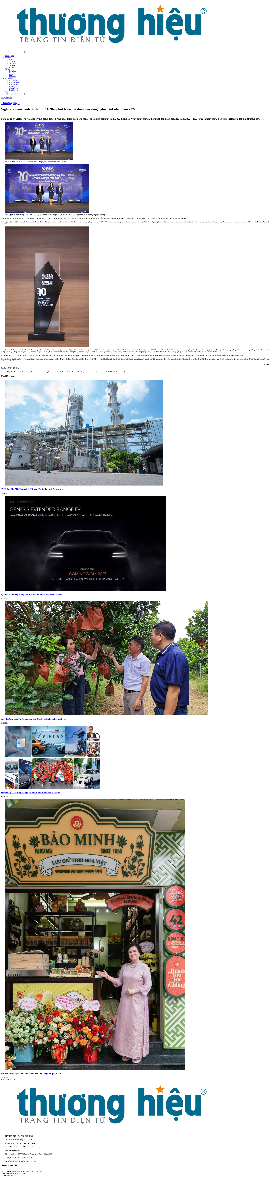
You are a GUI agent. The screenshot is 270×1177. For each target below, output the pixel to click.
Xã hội (7, 69)
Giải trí (11, 59)
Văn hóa (8, 58)
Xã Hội (13, 1079)
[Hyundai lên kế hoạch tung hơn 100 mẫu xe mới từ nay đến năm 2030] (85, 590)
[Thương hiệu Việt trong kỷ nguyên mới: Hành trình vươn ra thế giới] (52, 788)
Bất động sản (13, 90)
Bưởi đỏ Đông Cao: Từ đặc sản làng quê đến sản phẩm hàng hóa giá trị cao (34, 719)
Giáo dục (12, 73)
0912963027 (31, 1158)
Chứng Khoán (14, 88)
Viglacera (29, 222)
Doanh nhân (13, 84)
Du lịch (11, 67)
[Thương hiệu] (111, 48)
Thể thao (12, 65)
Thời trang (12, 63)
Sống (11, 75)
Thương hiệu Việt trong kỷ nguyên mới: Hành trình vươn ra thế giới (30, 792)
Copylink (121, 372)
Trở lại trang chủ (6, 98)
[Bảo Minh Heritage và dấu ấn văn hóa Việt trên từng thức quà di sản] (95, 1069)
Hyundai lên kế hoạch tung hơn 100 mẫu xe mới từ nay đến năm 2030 (31, 594)
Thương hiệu (9, 56)
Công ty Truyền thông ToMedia (25, 1161)
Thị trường (8, 78)
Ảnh (6, 92)
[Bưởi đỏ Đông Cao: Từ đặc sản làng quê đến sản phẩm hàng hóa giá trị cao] (106, 715)
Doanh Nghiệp (14, 82)
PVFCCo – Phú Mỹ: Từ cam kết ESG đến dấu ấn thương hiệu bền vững (32, 489)
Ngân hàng (13, 80)
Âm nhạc (12, 61)
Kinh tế (11, 86)
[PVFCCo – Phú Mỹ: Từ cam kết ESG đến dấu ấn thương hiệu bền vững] (84, 485)
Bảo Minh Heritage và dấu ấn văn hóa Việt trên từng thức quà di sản (31, 1073)
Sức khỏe (12, 77)
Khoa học (12, 71)
